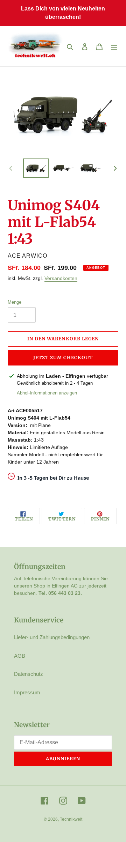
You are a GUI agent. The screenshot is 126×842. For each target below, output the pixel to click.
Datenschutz (28, 674)
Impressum (27, 692)
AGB (19, 656)
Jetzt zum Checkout (63, 358)
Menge (14, 302)
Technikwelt (71, 819)
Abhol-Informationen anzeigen (47, 393)
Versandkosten (60, 278)
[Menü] (114, 46)
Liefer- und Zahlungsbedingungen (52, 637)
